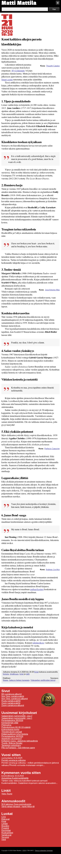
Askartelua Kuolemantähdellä (14, 778)
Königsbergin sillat (9, 723)
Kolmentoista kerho (10, 729)
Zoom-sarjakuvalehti (10, 703)
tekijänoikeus (38, 642)
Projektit (5, 828)
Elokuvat (5, 819)
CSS (3, 817)
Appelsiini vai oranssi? (11, 738)
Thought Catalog (53, 66)
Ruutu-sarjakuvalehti (10, 701)
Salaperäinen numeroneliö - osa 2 (16, 716)
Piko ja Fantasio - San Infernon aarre (18, 748)
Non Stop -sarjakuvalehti (12, 696)
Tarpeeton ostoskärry (11, 745)
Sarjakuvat (6, 835)
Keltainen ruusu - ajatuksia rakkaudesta (19, 741)
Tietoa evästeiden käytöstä (43, 850)
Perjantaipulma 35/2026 (12, 720)
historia (6, 674)
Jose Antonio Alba (52, 290)
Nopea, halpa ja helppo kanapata (16, 680)
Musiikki (5, 826)
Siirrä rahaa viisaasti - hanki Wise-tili (17, 806)
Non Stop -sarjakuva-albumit (14, 698)
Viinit (3, 839)
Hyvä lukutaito (18, 70)
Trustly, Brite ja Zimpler (11, 743)
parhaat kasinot (37, 589)
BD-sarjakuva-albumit (11, 694)
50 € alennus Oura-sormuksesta (16, 804)
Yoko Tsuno (6, 794)
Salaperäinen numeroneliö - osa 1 (16, 718)
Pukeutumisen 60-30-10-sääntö (15, 727)
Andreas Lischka (53, 569)
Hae (54, 9)
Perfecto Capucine (52, 449)
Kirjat (36, 672)
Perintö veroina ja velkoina (13, 760)
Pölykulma (6, 725)
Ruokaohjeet (7, 833)
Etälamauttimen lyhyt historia (14, 734)
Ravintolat (6, 830)
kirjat (22, 674)
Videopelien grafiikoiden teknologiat (44, 680)
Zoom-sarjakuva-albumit (12, 705)
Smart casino (7, 79)
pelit (28, 674)
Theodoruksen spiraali (11, 732)
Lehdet (4, 824)
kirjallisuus (14, 674)
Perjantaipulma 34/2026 (12, 736)
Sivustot (5, 837)
